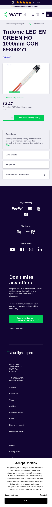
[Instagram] (31, 249)
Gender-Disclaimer (16, 431)
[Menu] (49, 14)
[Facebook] (22, 249)
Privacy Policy (15, 452)
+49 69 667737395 (16, 378)
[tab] (26, 139)
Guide (11, 419)
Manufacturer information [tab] (17, 174)
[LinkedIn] (40, 249)
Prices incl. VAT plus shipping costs (17, 107)
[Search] (42, 14)
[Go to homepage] (10, 14)
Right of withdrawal (16, 425)
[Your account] (33, 14)
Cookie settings (11, 495)
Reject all (43, 495)
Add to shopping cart (28, 118)
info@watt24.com (16, 380)
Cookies (12, 406)
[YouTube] (12, 249)
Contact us (13, 394)
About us (12, 387)
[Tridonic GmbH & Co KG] (26, 57)
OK (26, 500)
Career (11, 400)
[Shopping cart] (37, 14)
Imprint (12, 445)
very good (36, 2)
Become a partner (16, 413)
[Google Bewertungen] (13, 2)
